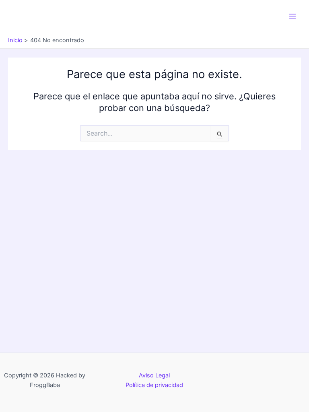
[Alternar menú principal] (292, 16)
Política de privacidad (154, 385)
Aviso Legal (154, 375)
